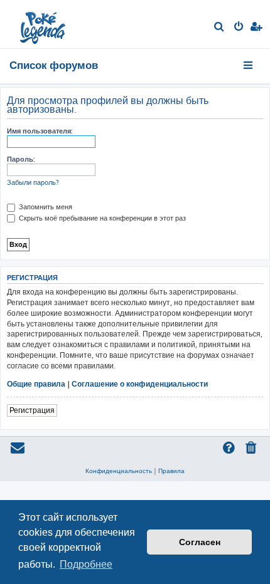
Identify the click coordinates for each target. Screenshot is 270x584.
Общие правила (36, 383)
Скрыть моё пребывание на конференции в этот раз (101, 218)
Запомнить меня (44, 206)
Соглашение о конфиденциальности (140, 383)
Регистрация (32, 410)
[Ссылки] (249, 65)
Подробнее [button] (86, 564)
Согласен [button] (199, 542)
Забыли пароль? (33, 182)
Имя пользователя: (39, 131)
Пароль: (21, 159)
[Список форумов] (43, 24)
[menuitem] (219, 27)
